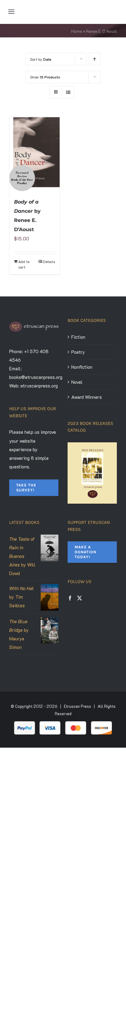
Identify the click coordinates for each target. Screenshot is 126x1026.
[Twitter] (79, 598)
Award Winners (86, 397)
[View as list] (68, 92)
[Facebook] (70, 598)
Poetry (78, 352)
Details (49, 261)
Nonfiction (81, 367)
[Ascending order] (95, 59)
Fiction (78, 337)
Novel (77, 382)
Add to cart (23, 264)
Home (76, 31)
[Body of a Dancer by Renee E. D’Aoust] (34, 154)
